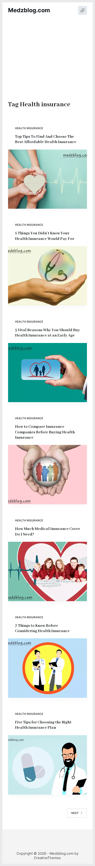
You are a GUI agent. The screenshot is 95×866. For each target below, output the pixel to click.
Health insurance (29, 128)
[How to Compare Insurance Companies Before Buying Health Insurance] (47, 474)
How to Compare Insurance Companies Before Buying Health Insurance (45, 432)
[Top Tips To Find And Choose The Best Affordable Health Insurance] (47, 179)
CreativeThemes (47, 858)
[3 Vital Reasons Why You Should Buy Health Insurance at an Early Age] (47, 372)
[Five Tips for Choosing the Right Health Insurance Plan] (47, 765)
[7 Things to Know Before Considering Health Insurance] (47, 668)
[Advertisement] (47, 64)
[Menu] (82, 10)
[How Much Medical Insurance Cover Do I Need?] (47, 571)
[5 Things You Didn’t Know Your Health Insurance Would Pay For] (47, 276)
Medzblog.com (29, 10)
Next (75, 813)
